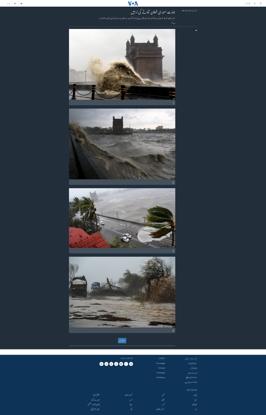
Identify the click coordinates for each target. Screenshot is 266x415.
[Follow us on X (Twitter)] (126, 364)
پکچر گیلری (247, 3)
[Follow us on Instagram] (116, 364)
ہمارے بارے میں (192, 373)
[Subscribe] (101, 364)
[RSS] (111, 364)
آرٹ (163, 404)
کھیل (163, 395)
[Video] (15, 3)
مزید (174, 23)
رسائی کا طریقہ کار (192, 363)
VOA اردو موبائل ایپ (191, 382)
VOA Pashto (161, 373)
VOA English (160, 363)
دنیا (196, 409)
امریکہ (195, 400)
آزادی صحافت (128, 395)
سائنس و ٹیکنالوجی (160, 409)
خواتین (163, 400)
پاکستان (195, 395)
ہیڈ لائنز (9, 3)
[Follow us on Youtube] (121, 364)
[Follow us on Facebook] (131, 364)
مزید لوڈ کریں (122, 340)
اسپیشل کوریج (96, 395)
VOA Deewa (160, 377)
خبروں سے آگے (95, 400)
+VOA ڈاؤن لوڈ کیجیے (191, 377)
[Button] (196, 31)
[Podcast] (106, 364)
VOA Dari (161, 368)
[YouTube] (21, 3)
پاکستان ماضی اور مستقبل (94, 404)
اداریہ (130, 400)
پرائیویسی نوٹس (193, 368)
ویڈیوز (131, 404)
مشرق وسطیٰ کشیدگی (95, 409)
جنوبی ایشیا (194, 404)
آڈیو (131, 409)
